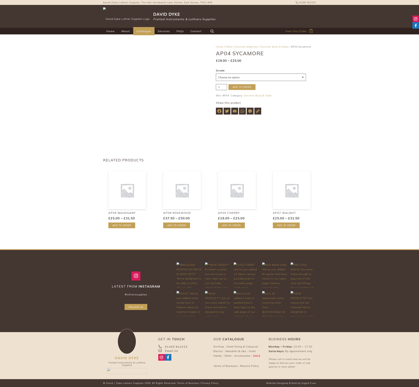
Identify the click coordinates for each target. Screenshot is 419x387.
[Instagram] (135, 276)
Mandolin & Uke (236, 351)
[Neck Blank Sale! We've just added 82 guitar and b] (274, 275)
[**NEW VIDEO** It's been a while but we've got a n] (217, 275)
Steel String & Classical (242, 346)
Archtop (218, 346)
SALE (256, 355)
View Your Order (296, 31)
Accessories (242, 355)
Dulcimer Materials (246, 46)
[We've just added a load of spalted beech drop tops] (246, 303)
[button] (132, 31)
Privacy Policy (209, 383)
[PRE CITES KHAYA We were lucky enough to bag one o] (303, 275)
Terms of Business (225, 366)
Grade (220, 70)
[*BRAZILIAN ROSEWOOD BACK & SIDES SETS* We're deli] (189, 275)
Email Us (171, 350)
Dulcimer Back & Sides (275, 46)
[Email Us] (161, 350)
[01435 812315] (161, 346)
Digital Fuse (308, 383)
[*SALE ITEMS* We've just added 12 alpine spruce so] (246, 275)
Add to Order (242, 87)
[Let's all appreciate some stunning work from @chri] (274, 303)
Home (219, 46)
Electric (218, 351)
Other (229, 46)
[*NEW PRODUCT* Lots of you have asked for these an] (217, 303)
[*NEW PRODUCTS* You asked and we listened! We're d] (303, 303)
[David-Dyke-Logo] (126, 16)
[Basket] (311, 31)
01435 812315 (307, 2)
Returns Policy (249, 366)
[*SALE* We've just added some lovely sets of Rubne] (189, 303)
